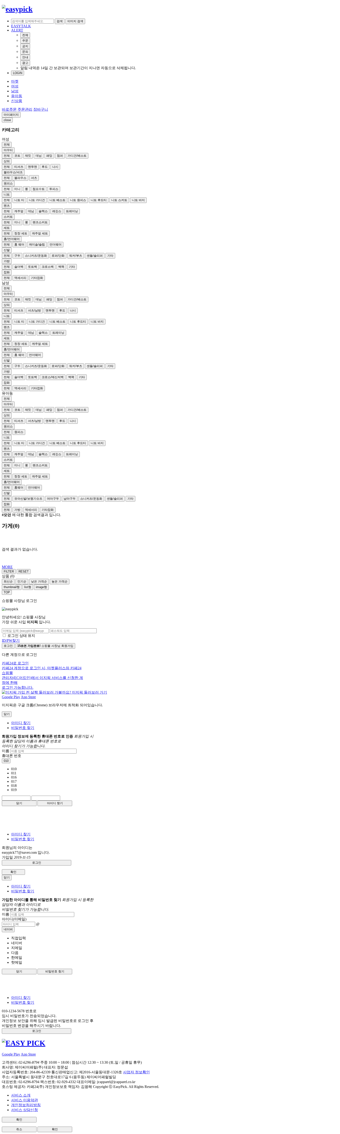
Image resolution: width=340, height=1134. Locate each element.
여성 (15, 86)
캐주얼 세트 (40, 233)
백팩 (61, 266)
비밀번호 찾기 (22, 728)
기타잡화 (37, 278)
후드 (45, 166)
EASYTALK (21, 26)
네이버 (8, 929)
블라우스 (20, 178)
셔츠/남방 (34, 310)
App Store (28, 697)
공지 (25, 46)
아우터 (8, 150)
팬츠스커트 (40, 222)
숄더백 (18, 266)
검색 (60, 21)
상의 (7, 161)
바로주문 (9, 109)
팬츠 (7, 205)
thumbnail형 (12, 587)
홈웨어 (18, 487)
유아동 (16, 96)
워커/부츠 (75, 255)
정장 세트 (20, 233)
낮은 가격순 (39, 581)
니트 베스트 (57, 200)
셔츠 (34, 178)
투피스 (53, 189)
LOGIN (17, 73)
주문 (25, 40)
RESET (24, 571)
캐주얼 (18, 211)
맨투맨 (32, 166)
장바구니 (40, 109)
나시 (55, 166)
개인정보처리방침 (26, 1105)
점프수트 (39, 189)
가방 (7, 261)
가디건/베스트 (77, 155)
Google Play (11, 697)
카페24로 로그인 (42, 675)
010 (6, 761)
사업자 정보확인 (136, 1072)
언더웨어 (55, 244)
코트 (17, 155)
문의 (25, 51)
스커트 (8, 216)
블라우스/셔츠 (13, 172)
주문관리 (25, 109)
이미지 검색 (75, 21)
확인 (13, 872)
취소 (19, 1129)
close (7, 120)
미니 (17, 189)
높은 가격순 (60, 581)
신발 (7, 250)
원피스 (8, 183)
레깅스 (56, 211)
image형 (41, 587)
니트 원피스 (78, 200)
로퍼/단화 (58, 255)
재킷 (28, 155)
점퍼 (60, 155)
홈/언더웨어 (12, 239)
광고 (25, 63)
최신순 (8, 581)
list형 (27, 587)
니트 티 (19, 200)
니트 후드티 (99, 200)
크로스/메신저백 (53, 377)
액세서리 (20, 278)
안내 (25, 57)
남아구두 (70, 498)
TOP (7, 592)
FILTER (9, 571)
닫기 (19, 803)
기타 (110, 255)
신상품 (16, 101)
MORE (7, 567)
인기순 (21, 581)
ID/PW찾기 (11, 640)
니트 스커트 (119, 200)
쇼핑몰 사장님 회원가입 (45, 646)
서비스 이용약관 (24, 1100)
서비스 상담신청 (24, 1110)
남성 (15, 91)
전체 (25, 35)
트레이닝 (72, 211)
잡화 (7, 272)
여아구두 (53, 498)
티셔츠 (18, 166)
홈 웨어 (19, 244)
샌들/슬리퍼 (95, 255)
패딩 (49, 155)
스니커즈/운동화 (36, 255)
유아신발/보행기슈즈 (28, 498)
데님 (39, 155)
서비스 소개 (21, 1095)
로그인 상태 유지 (21, 636)
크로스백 (48, 266)
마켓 (15, 81)
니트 (7, 194)
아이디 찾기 (21, 723)
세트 (7, 228)
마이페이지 (11, 114)
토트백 (32, 266)
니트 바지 (138, 200)
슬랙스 (43, 211)
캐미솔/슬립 (37, 244)
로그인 (8, 646)
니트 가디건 (37, 200)
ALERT (17, 30)
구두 (17, 255)
